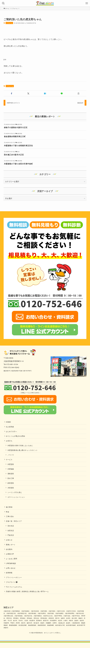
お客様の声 (10, 554)
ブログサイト (11, 582)
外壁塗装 (11, 464)
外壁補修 (11, 469)
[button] (11, 93)
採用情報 (9, 572)
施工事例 (9, 507)
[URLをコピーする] (78, 93)
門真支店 (11, 535)
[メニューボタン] (86, 3)
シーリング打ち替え (15, 492)
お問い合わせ (10, 568)
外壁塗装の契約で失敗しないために (20, 445)
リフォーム (9, 23)
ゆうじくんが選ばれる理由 (15, 436)
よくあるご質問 (11, 558)
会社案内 (9, 549)
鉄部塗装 (11, 483)
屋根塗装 (11, 473)
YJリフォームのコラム (14, 587)
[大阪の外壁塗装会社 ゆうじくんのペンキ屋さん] (45, 3)
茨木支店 (11, 526)
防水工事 (11, 478)
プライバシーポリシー (14, 577)
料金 (7, 511)
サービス (9, 459)
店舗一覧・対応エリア (14, 521)
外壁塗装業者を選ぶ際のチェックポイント (23, 450)
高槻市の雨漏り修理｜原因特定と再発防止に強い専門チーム (27, 591)
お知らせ (9, 540)
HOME (8, 422)
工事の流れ (10, 516)
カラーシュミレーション (16, 497)
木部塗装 (11, 487)
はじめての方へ (11, 431)
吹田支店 (11, 530)
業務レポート (10, 544)
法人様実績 (10, 426)
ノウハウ (11, 455)
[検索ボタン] (3, 3)
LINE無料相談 (11, 563)
